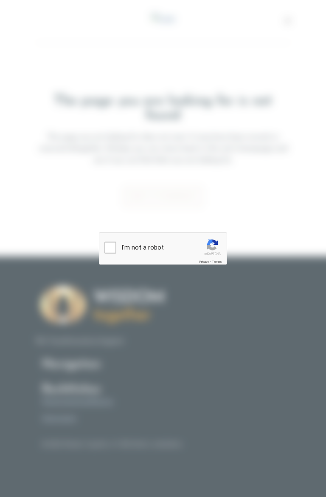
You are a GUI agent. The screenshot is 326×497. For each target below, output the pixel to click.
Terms (217, 262)
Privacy (204, 262)
